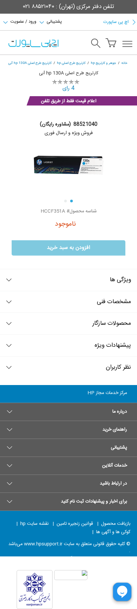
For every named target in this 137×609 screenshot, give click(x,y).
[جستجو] (95, 44)
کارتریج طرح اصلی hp (71, 63)
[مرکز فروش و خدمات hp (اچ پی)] (33, 44)
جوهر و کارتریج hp (103, 63)
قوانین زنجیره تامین (75, 524)
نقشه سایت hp (34, 524)
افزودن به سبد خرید (68, 247)
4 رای (68, 88)
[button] (68, 412)
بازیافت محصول (115, 524)
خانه (124, 63)
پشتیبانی (54, 21)
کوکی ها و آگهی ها (113, 532)
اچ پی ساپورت (116, 22)
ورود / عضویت (23, 21)
